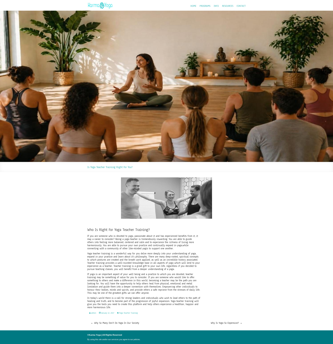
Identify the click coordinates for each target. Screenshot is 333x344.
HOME (193, 6)
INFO (216, 6)
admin (93, 313)
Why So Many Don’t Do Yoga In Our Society (115, 323)
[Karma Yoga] (100, 3)
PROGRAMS (205, 6)
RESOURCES (227, 6)
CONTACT (241, 6)
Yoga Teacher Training (128, 313)
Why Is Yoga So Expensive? (226, 323)
